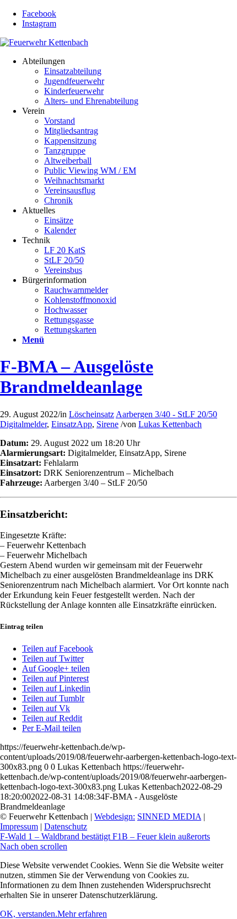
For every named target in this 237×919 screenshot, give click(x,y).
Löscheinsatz (91, 414)
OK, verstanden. (28, 913)
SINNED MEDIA (169, 816)
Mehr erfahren (82, 913)
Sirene (107, 424)
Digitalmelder (23, 424)
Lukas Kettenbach (170, 424)
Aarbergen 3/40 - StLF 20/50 (166, 414)
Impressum (19, 826)
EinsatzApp (71, 424)
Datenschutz (65, 826)
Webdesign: (114, 816)
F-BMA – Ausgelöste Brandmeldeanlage (76, 376)
